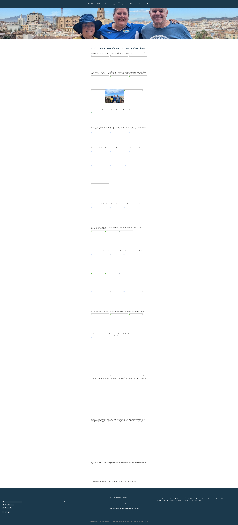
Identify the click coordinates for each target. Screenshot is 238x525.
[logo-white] (9, 494)
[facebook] (3, 512)
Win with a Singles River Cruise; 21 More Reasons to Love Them (124, 508)
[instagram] (6, 512)
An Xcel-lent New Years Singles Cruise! (118, 497)
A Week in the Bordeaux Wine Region (118, 503)
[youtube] (9, 512)
